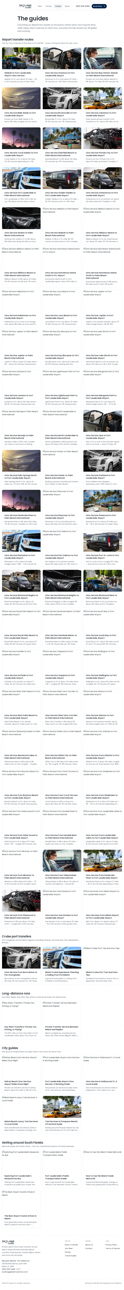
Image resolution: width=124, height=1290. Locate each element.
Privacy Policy (111, 1245)
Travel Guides (70, 1255)
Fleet (40, 6)
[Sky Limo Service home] (25, 6)
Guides (58, 6)
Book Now (97, 6)
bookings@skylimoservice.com (15, 1272)
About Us (89, 1245)
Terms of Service (113, 1248)
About (67, 6)
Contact (88, 1248)
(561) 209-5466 (82, 6)
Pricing (48, 6)
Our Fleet (69, 1248)
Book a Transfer (71, 1245)
